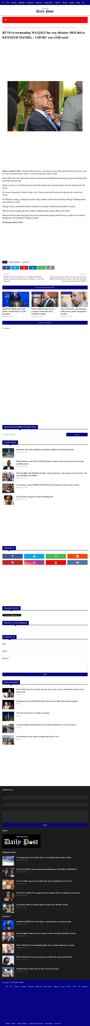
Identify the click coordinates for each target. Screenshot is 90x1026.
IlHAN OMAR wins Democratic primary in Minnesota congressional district (44, 957)
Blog (78, 2)
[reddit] (77, 556)
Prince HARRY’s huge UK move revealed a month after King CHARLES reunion (43, 311)
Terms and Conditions (36, 1023)
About (14, 1023)
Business (85, 986)
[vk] (77, 562)
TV (83, 2)
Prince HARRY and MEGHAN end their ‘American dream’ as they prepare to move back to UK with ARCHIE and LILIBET (51, 474)
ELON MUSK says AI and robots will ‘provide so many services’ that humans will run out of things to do (50, 690)
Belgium (22, 2)
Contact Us (58, 1023)
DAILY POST (19, 982)
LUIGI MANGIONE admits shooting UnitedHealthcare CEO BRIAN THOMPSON (46, 869)
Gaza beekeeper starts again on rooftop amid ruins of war (37, 736)
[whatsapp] (56, 556)
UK (8, 2)
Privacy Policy (22, 1023)
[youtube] (56, 562)
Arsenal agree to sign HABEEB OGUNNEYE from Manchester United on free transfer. (48, 485)
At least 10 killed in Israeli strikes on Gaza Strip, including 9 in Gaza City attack (46, 724)
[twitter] (34, 556)
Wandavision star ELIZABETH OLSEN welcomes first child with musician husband (47, 701)
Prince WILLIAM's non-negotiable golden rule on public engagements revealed (73, 311)
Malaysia (39, 2)
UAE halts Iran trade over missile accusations (32, 713)
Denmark (30, 2)
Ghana (72, 2)
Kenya (65, 2)
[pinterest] (12, 562)
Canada (14, 2)
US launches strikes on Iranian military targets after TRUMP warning (42, 904)
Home (4, 27)
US (3, 2)
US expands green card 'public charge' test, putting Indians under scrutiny (43, 857)
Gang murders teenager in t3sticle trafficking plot (34, 496)
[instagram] (34, 562)
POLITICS (10, 27)
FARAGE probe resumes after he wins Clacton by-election (37, 968)
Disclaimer (48, 1023)
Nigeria (57, 2)
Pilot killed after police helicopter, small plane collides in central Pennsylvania (45, 449)
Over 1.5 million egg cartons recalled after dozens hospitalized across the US (44, 881)
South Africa (48, 2)
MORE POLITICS (14, 262)
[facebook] (12, 556)
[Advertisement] (45, 62)
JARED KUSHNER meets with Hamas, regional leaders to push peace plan (14, 311)
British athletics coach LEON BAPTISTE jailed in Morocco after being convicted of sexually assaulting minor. (50, 462)
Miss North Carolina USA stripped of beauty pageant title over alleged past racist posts (48, 893)
